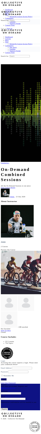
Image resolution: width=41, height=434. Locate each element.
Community (9, 45)
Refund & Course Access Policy (21, 44)
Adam (3, 242)
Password (4, 372)
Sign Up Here (6, 330)
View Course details (8, 187)
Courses (8, 39)
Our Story (13, 47)
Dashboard (9, 37)
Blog (7, 40)
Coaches (12, 49)
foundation (5, 163)
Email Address (6, 368)
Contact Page (10, 52)
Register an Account (8, 388)
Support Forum (15, 51)
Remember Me (8, 376)
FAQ (7, 42)
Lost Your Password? (8, 383)
